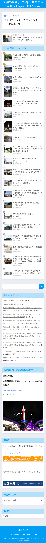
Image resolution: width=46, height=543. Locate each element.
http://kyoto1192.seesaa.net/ (13, 390)
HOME (24, 530)
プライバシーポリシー (29, 534)
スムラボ (6, 479)
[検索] (41, 286)
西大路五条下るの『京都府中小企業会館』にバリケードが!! (21, 351)
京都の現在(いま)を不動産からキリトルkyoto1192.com (23, 4)
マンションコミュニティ (12, 453)
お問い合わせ (14, 534)
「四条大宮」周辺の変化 (10, 300)
